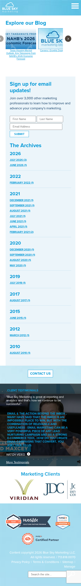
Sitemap (67, 562)
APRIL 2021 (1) (18, 226)
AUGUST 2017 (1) (20, 300)
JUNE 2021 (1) (18, 221)
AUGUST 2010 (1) (20, 353)
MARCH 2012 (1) (19, 335)
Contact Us (40, 374)
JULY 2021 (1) (18, 216)
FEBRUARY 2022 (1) (22, 182)
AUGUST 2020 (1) (20, 260)
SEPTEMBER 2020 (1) (22, 255)
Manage (69, 566)
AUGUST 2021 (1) (20, 210)
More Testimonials (17, 462)
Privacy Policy (20, 562)
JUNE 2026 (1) (18, 165)
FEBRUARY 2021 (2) (22, 232)
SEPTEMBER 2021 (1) (22, 205)
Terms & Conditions (46, 562)
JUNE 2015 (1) (18, 318)
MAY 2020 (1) (18, 265)
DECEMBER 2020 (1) (22, 249)
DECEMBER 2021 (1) (21, 200)
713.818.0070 (66, 557)
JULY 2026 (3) (18, 160)
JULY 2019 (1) (18, 283)
